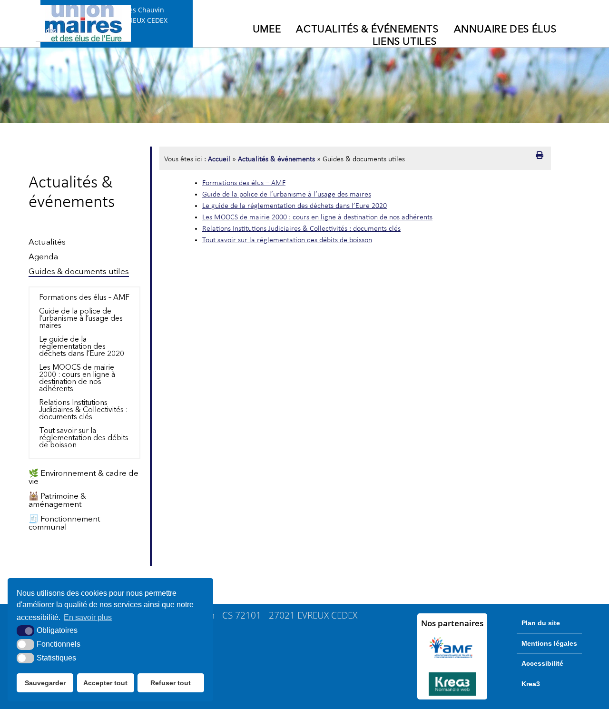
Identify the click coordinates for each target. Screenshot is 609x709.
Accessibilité (542, 663)
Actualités (47, 242)
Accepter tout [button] (105, 683)
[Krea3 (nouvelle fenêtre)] (452, 684)
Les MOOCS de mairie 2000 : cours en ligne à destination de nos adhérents (77, 378)
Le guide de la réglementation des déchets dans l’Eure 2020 (81, 347)
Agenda (43, 257)
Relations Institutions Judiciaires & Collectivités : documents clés (83, 410)
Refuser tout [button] (170, 683)
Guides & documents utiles (79, 272)
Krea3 (530, 684)
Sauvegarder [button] (45, 683)
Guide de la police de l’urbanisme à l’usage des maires (81, 319)
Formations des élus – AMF (84, 298)
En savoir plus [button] (88, 617)
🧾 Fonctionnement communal (64, 523)
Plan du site (540, 623)
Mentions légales (549, 643)
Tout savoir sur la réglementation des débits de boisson (83, 438)
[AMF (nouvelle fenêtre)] (452, 647)
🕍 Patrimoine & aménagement (57, 500)
